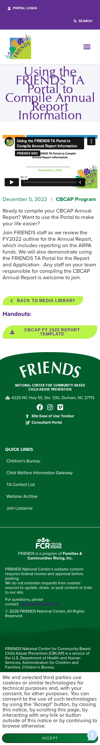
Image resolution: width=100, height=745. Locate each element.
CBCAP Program (76, 199)
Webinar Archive (22, 496)
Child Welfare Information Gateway (39, 473)
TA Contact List (20, 484)
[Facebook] (40, 407)
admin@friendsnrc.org (39, 604)
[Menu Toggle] (89, 47)
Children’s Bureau (23, 461)
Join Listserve (19, 508)
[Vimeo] (60, 407)
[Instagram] (50, 407)
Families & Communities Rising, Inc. (54, 556)
